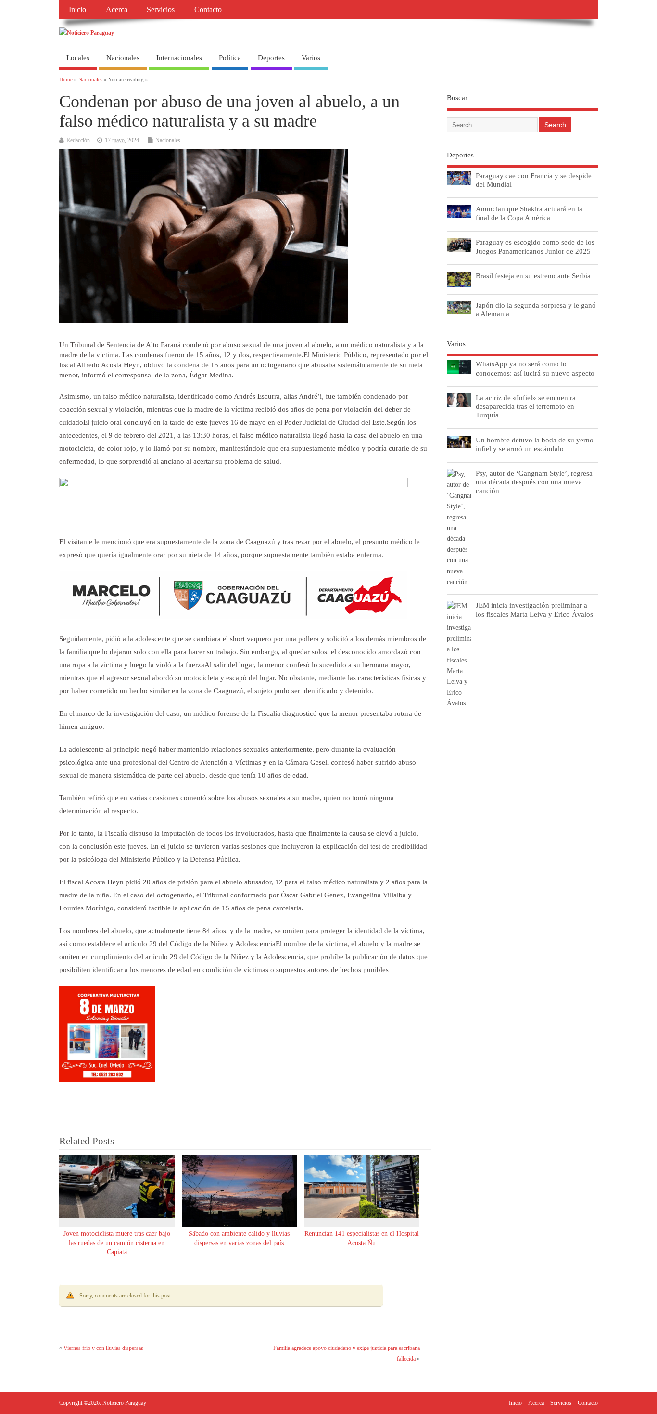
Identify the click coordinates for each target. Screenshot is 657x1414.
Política (230, 58)
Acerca (116, 9)
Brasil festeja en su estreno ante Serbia (533, 276)
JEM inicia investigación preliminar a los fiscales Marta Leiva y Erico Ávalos (534, 609)
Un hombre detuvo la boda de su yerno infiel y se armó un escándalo (535, 444)
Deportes (271, 58)
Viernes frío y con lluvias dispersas (103, 1348)
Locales (77, 58)
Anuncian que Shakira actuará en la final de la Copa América (529, 213)
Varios (311, 58)
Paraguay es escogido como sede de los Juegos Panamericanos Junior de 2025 (535, 246)
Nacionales (122, 58)
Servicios (161, 9)
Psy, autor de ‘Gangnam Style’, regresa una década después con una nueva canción (534, 481)
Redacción (78, 140)
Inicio (77, 9)
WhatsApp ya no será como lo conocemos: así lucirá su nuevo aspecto (535, 368)
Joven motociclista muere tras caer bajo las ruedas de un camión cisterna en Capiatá (116, 1243)
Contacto (208, 9)
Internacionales (179, 58)
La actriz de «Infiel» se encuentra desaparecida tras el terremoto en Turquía (526, 406)
